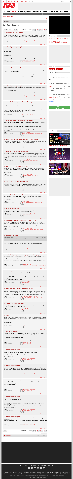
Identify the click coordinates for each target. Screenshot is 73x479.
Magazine (21, 12)
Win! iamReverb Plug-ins (54, 41)
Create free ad (60, 69)
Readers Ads (29, 13)
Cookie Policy (33, 465)
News (8, 12)
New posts (51, 75)
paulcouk (51, 90)
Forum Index (10, 16)
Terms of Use (50, 465)
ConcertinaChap (52, 85)
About (21, 465)
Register (10, 1)
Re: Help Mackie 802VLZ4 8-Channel (57, 88)
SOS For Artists (20, 13)
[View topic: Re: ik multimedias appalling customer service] (69, 77)
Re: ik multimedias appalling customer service (59, 77)
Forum (14, 12)
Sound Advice (53, 12)
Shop (21, 1)
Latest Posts (7, 13)
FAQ (34, 13)
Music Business (64, 12)
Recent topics (58, 75)
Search (13, 13)
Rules (44, 13)
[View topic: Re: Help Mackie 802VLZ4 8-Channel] (69, 88)
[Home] (9, 5)
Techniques (37, 12)
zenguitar (51, 101)
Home (4, 12)
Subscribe (16, 1)
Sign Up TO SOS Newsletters (59, 107)
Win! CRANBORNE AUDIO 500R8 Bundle (58, 42)
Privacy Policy (43, 465)
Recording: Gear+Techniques (53, 81)
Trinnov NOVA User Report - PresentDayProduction (58, 176)
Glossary (39, 13)
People (45, 12)
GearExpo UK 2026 (52, 160)
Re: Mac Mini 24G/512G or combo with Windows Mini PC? (59, 83)
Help (26, 1)
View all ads (51, 69)
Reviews (29, 12)
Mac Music (50, 86)
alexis (50, 79)
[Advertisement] (59, 120)
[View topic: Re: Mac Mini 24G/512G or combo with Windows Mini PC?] (69, 83)
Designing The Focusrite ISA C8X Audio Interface (58, 145)
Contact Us (26, 465)
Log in (4, 1)
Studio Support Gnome (53, 96)
